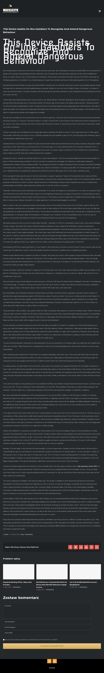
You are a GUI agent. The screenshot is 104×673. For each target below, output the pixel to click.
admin (6, 534)
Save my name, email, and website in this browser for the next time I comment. (31, 640)
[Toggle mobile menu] (100, 11)
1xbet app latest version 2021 (87, 466)
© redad (52, 668)
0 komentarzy (29, 534)
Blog (22, 534)
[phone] (55, 661)
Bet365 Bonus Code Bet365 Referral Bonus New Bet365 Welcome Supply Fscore (18, 584)
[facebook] (49, 661)
